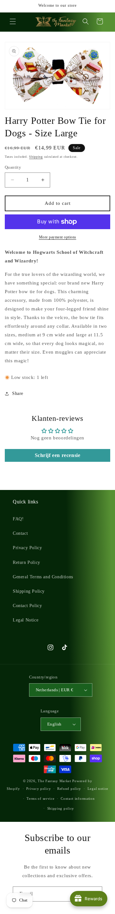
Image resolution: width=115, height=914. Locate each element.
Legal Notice (25, 620)
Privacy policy (38, 788)
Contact (20, 533)
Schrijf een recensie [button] (57, 455)
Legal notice (98, 788)
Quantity (13, 167)
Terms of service (40, 798)
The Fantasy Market (54, 781)
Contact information (78, 798)
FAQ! (18, 519)
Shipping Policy (29, 591)
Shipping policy (60, 808)
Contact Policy (27, 605)
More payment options (57, 237)
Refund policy (69, 788)
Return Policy (26, 562)
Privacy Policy (27, 547)
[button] (13, 21)
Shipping (36, 156)
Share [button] (17, 393)
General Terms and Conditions (43, 576)
